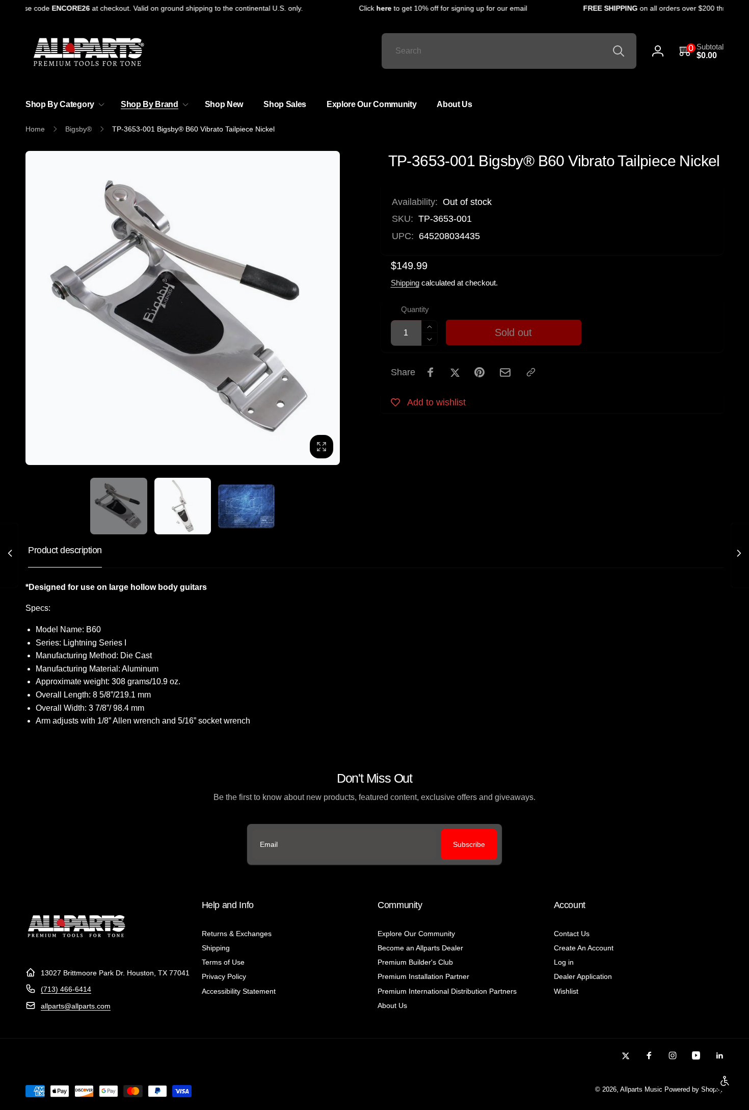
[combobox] (509, 51)
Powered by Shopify (694, 1089)
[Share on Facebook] (430, 372)
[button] (701, 51)
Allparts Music (641, 1089)
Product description (65, 550)
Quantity (415, 309)
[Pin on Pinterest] (479, 372)
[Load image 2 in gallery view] (182, 506)
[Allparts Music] (76, 947)
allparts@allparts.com (76, 1006)
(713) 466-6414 (66, 989)
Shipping (405, 282)
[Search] (618, 51)
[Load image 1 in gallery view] (118, 506)
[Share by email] (505, 372)
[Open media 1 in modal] (182, 308)
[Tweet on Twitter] (455, 372)
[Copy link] (531, 372)
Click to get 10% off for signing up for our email (434, 8)
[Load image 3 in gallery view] (246, 506)
